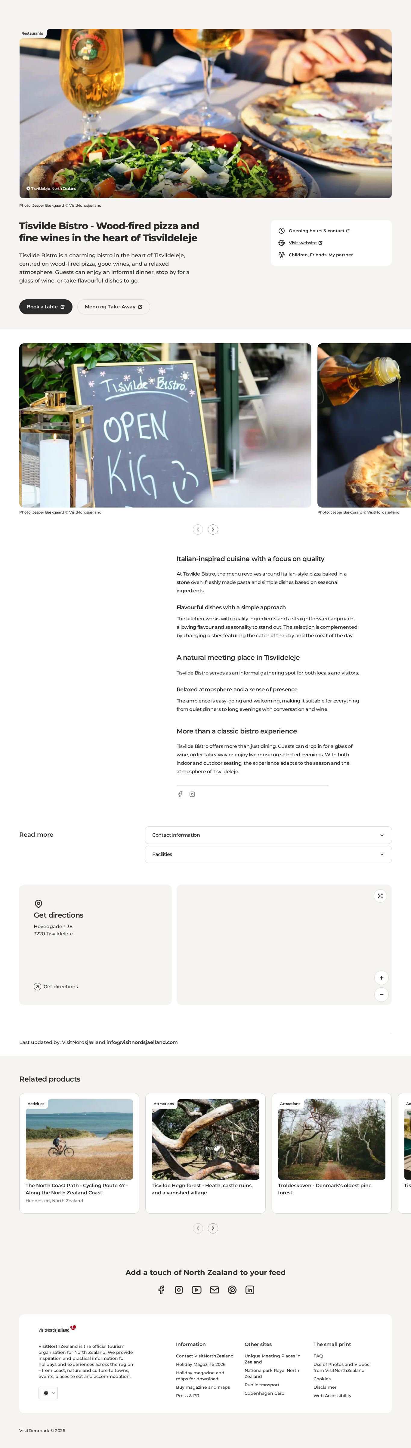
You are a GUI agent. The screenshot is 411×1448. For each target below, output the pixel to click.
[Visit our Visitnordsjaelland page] (196, 1290)
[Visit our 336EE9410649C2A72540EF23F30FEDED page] (214, 1290)
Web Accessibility (332, 1395)
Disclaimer (325, 1387)
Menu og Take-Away (110, 307)
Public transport (262, 1385)
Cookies (322, 1379)
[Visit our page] (161, 1290)
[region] (284, 945)
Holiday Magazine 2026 (201, 1364)
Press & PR (187, 1395)
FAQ (318, 1356)
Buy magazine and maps (203, 1387)
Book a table (42, 307)
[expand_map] (380, 896)
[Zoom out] (381, 994)
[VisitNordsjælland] (57, 1328)
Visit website (303, 242)
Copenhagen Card (265, 1393)
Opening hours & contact (317, 230)
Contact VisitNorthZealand (205, 1356)
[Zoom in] (381, 978)
